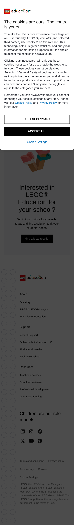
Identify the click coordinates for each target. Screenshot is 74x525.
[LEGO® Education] (17, 11)
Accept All (37, 131)
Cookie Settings (37, 142)
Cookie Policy (24, 102)
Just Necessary (37, 119)
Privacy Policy (48, 102)
